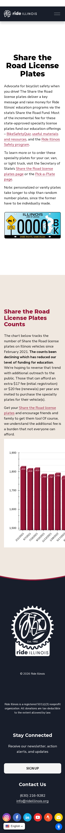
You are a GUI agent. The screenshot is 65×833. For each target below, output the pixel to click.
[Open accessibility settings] (58, 826)
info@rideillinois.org (32, 800)
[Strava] (48, 817)
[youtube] (38, 817)
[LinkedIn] (27, 817)
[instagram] (6, 817)
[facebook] (17, 817)
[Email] (58, 817)
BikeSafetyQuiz (19, 133)
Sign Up (32, 768)
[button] (14, 826)
